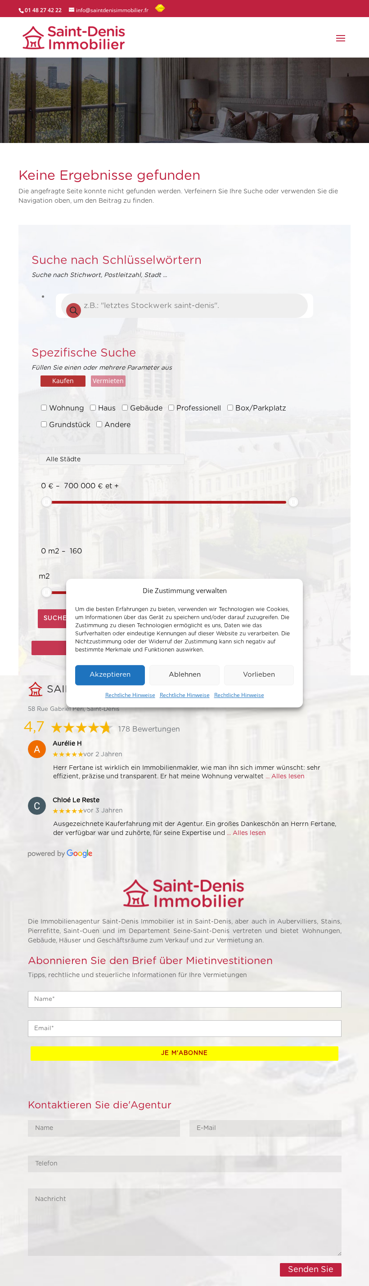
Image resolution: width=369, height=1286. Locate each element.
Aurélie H (67, 744)
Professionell (198, 408)
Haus (107, 408)
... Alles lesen (285, 776)
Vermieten (108, 380)
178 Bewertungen (149, 729)
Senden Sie (310, 1270)
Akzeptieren (110, 675)
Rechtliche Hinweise (130, 695)
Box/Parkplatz (260, 408)
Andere (117, 425)
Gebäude (146, 408)
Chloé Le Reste (76, 800)
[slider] (46, 501)
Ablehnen (185, 675)
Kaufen (63, 380)
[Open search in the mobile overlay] (185, 306)
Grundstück (69, 425)
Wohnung (66, 408)
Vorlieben (259, 675)
